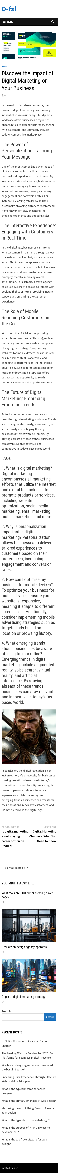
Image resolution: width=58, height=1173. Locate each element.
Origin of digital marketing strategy (23, 997)
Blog (4, 66)
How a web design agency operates (24, 947)
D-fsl (9, 8)
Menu (10, 21)
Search (6, 1011)
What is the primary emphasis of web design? (29, 1101)
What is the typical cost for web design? (25, 1120)
